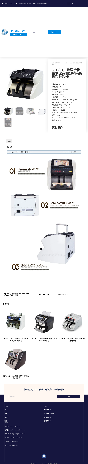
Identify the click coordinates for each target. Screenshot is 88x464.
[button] (68, 3)
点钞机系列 (57, 63)
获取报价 (57, 127)
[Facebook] (44, 456)
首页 (53, 63)
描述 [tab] (9, 141)
